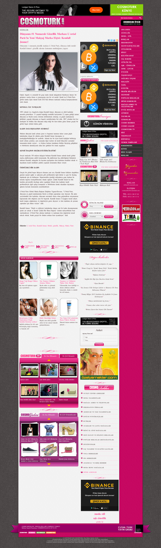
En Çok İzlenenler (68, 356)
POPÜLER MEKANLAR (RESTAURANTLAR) (98, 440)
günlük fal (99, 522)
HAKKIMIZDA (126, 146)
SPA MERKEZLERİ (89, 458)
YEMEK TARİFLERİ (129, 142)
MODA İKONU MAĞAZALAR (93, 467)
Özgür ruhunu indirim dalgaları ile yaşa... (99, 264)
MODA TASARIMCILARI (91, 398)
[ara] (140, 18)
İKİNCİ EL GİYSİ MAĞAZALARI (94, 430)
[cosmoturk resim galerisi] (89, 140)
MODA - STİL (126, 36)
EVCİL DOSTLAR (128, 110)
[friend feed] (114, 40)
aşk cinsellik (99, 518)
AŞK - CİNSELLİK (128, 65)
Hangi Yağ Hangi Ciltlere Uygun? (28, 282)
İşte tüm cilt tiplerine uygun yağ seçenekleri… (28, 286)
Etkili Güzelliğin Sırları (48, 318)
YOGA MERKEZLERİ (90, 454)
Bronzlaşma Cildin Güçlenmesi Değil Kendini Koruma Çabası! (28, 320)
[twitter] (112, 40)
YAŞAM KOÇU (126, 75)
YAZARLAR (125, 116)
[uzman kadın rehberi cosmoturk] (99, 388)
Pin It (30, 242)
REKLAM (124, 155)
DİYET (123, 52)
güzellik (55, 225)
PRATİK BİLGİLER (128, 91)
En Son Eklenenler (50, 356)
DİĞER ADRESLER (90, 472)
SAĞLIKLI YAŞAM (128, 78)
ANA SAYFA (125, 30)
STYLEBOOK (126, 49)
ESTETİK (124, 88)
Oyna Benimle (99, 283)
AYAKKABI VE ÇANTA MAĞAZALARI (97, 426)
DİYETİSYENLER (89, 444)
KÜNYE (124, 149)
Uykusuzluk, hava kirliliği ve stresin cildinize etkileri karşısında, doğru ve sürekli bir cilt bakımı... (69, 288)
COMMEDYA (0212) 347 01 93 (47, 528)
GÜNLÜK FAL (126, 62)
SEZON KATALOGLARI (130, 46)
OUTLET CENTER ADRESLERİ (94, 393)
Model (50, 225)
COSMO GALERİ (127, 126)
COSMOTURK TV (128, 129)
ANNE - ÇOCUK (127, 69)
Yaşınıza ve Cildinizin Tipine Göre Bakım (67, 282)
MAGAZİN (125, 82)
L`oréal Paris (31, 225)
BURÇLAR (125, 39)
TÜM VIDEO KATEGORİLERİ (109, 167)
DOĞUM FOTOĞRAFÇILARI (93, 416)
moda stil (99, 514)
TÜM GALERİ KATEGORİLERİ (109, 141)
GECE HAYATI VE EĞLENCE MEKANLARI (98, 435)
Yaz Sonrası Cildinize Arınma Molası (47, 282)
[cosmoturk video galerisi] (89, 167)
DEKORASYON (127, 43)
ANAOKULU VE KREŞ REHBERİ (94, 463)
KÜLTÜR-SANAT (127, 56)
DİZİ (123, 133)
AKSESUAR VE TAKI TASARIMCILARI (97, 412)
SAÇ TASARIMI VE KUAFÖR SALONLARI (98, 449)
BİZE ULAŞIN (126, 152)
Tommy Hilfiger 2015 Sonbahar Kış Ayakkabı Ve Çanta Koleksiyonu (99, 295)
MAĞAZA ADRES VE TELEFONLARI (96, 403)
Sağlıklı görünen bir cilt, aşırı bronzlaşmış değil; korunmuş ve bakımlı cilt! (28, 326)
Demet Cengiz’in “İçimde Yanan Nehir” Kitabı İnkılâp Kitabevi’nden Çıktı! (99, 269)
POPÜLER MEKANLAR (130, 98)
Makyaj (61, 225)
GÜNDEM (124, 113)
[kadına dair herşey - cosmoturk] (42, 26)
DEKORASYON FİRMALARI (93, 407)
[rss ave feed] (117, 40)
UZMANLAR (126, 119)
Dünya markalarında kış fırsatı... (99, 301)
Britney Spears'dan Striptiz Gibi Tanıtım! (99, 309)
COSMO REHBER (128, 123)
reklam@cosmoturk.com (131, 185)
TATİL (123, 85)
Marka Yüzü (69, 225)
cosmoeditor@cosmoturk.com (131, 190)
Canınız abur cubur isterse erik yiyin (99, 305)
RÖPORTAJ (125, 139)
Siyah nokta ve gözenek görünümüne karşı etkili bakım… (47, 287)
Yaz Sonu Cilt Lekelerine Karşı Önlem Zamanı (69, 319)
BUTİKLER (87, 421)
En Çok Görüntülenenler (68, 414)
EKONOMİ (125, 95)
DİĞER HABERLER (27, 258)
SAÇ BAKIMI (126, 59)
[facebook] (109, 40)
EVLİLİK (124, 72)
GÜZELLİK (24, 30)
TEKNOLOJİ (126, 136)
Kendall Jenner (42, 225)
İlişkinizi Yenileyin (99, 275)
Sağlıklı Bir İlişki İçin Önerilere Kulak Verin (99, 279)
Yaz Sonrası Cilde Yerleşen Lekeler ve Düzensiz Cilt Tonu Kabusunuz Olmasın (99, 288)
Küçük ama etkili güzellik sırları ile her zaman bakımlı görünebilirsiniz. (49, 322)
